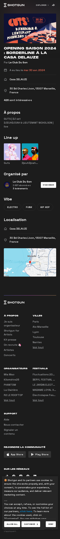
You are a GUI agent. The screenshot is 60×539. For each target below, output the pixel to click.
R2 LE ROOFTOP (13, 395)
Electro (12, 207)
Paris (36, 321)
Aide (6, 419)
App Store (17, 454)
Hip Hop (45, 207)
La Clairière (11, 390)
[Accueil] (14, 5)
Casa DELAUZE (18, 228)
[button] (48, 185)
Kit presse (10, 339)
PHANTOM (10, 384)
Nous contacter (14, 424)
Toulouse (38, 337)
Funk (29, 207)
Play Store (41, 454)
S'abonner (48, 185)
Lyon (36, 332)
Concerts (9, 355)
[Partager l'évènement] (53, 5)
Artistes (9, 350)
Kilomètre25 (11, 379)
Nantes (37, 342)
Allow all (12, 524)
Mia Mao (9, 374)
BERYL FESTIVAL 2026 (46, 379)
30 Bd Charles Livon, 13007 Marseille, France (33, 239)
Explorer (41, 5)
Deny (50, 524)
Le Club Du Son (18, 62)
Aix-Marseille (40, 326)
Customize (29, 524)
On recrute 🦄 (12, 344)
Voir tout (38, 347)
